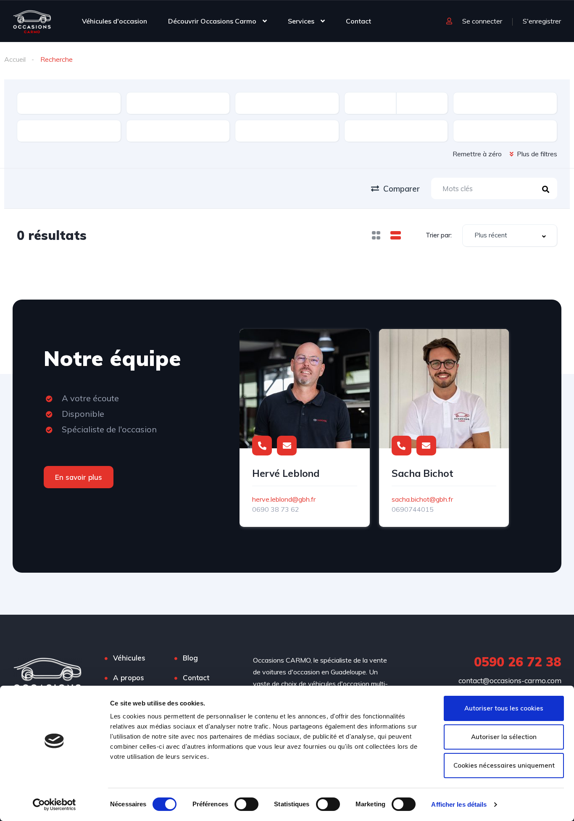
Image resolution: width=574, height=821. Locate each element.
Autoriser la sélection (504, 737)
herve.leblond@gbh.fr (284, 499)
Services (301, 21)
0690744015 (413, 509)
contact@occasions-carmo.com (509, 680)
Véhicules (129, 657)
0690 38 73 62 (275, 509)
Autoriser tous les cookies (503, 708)
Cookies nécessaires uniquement (504, 765)
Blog (190, 657)
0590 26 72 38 (517, 662)
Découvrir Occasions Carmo (212, 21)
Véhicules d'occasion (114, 21)
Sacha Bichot (422, 473)
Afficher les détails (459, 804)
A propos (128, 677)
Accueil (15, 59)
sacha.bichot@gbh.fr (422, 499)
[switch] (246, 804)
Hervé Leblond (285, 473)
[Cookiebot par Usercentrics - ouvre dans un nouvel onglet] (54, 804)
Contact (358, 21)
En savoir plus (78, 477)
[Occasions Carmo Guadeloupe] (32, 21)
